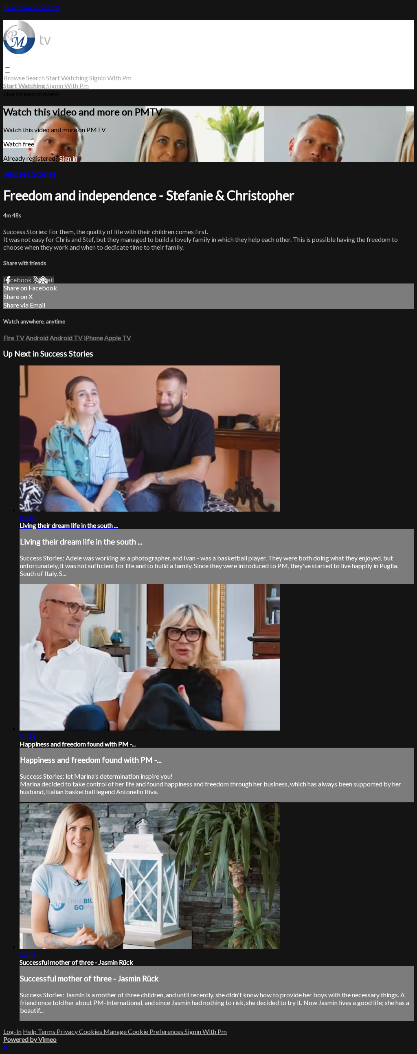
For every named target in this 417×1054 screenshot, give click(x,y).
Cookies (91, 1031)
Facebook (18, 279)
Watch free (18, 144)
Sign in (68, 158)
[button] (7, 70)
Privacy (68, 1031)
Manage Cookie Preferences (143, 1031)
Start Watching (67, 78)
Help (30, 1031)
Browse (14, 78)
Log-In (12, 1031)
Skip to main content (31, 7)
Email (46, 279)
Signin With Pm (110, 78)
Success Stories (29, 173)
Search (36, 78)
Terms (47, 1031)
